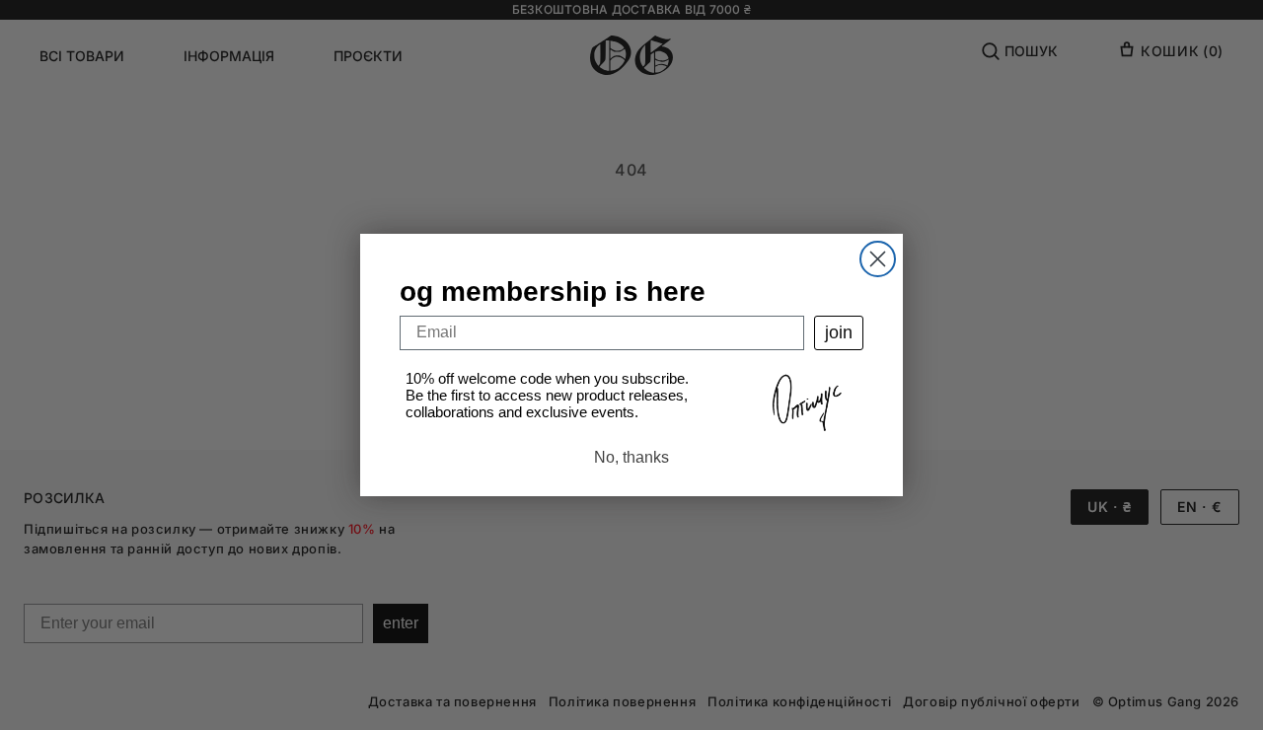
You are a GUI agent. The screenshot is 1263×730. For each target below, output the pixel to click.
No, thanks (631, 457)
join (839, 332)
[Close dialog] (877, 259)
